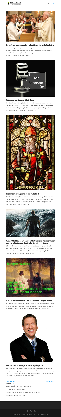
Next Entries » (50, 381)
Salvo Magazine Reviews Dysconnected (19, 386)
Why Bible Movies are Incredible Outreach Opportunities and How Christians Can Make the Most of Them (30, 242)
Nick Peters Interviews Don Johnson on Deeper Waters (29, 300)
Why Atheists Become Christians (20, 100)
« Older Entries (11, 381)
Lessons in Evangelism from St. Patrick (22, 194)
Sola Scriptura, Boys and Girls (15, 389)
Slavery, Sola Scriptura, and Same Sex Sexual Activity (23, 392)
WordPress (44, 414)
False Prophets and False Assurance (17, 395)
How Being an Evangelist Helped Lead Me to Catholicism (30, 45)
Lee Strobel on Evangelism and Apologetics (24, 365)
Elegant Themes (26, 414)
